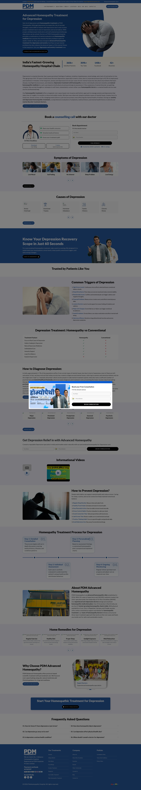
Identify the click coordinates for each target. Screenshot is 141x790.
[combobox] (73, 398)
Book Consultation (91, 404)
